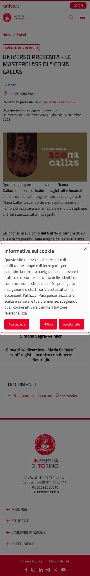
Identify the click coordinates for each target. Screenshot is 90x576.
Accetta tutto (71, 324)
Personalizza (17, 324)
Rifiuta (48, 324)
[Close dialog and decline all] (85, 246)
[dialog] (45, 288)
